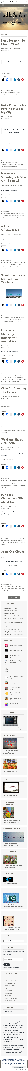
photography (6, 211)
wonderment (10, 381)
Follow (6, 964)
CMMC (10, 427)
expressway (4, 164)
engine (13, 539)
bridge (4, 427)
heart (21, 374)
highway (3, 376)
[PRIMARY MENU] (3, 5)
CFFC (6, 539)
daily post (7, 213)
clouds (17, 480)
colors (20, 480)
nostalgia (11, 319)
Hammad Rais (17, 48)
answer (4, 586)
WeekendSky (14, 485)
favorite (10, 164)
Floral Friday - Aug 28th (16, 645)
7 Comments (5, 236)
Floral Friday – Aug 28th (11, 608)
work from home (18, 381)
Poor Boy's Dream (15, 703)
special (14, 430)
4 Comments (5, 187)
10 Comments (5, 118)
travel (15, 166)
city (3, 162)
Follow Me (8, 947)
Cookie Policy (10, 1064)
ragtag (13, 94)
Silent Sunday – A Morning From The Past (13, 279)
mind (6, 377)
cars (4, 213)
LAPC (15, 376)
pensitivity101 (8, 993)
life (6, 94)
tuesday (11, 217)
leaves (18, 376)
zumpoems (8, 996)
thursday (8, 266)
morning (11, 428)
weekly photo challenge (12, 323)
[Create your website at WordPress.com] (14, 2)
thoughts (3, 96)
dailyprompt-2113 (13, 92)
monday (3, 166)
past (20, 319)
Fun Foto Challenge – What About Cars (13, 499)
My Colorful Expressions (11, 988)
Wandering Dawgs (10, 985)
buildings (5, 480)
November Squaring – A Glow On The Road (13, 177)
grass (23, 427)
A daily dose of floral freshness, (13, 770)
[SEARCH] (25, 5)
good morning (4, 319)
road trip (20, 540)
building (5, 317)
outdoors (21, 213)
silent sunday (15, 321)
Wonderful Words (10, 1000)
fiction (19, 586)
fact (12, 586)
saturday (7, 542)
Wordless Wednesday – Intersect (14, 622)
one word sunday (14, 482)
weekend (3, 323)
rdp (16, 94)
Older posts (14, 597)
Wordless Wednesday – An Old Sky (14, 629)
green (2, 428)
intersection (17, 262)
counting (15, 427)
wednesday (16, 96)
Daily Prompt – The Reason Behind (14, 634)
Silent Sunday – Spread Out (12, 616)
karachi (18, 164)
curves (19, 427)
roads (19, 94)
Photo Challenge (7, 260)
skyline (15, 484)
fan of (7, 262)
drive (22, 162)
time (7, 96)
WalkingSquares (18, 217)
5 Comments (5, 347)
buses (8, 317)
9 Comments (5, 50)
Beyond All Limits (9, 613)
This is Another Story (10, 980)
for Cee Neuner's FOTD (10, 771)
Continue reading (7, 73)
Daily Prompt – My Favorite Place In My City (13, 109)
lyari (22, 164)
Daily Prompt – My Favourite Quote (14, 632)
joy (12, 376)
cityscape (18, 317)
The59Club (8, 978)
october (16, 588)
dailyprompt (6, 92)
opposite (3, 264)
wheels (3, 544)
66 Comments (6, 449)
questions (14, 590)
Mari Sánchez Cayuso (11, 998)
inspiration (8, 376)
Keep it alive (8, 990)
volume (11, 96)
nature (17, 213)
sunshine (21, 215)
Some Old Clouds (12, 551)
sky (5, 379)
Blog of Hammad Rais (14, 15)
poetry (11, 90)
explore (20, 92)
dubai (4, 262)
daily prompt (6, 90)
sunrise (16, 215)
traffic (7, 217)
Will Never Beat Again (11, 611)
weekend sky (6, 478)
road (9, 215)
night (23, 262)
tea (12, 379)
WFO (2, 219)
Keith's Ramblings (10, 983)
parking (8, 540)
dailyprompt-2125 (15, 162)
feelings (3, 94)
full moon (9, 374)
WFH (24, 217)
